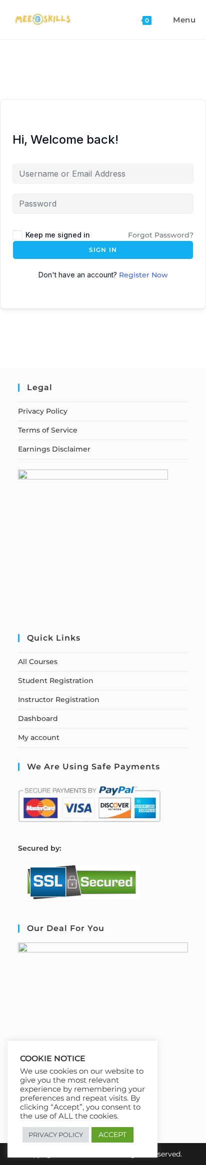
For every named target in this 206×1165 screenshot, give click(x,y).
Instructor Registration (59, 699)
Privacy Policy (43, 411)
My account (39, 737)
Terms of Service (48, 430)
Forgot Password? (161, 235)
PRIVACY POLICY (55, 1135)
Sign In (103, 249)
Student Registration (56, 680)
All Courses (38, 661)
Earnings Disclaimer (54, 449)
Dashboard (38, 718)
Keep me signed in (58, 235)
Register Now (143, 274)
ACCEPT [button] (112, 1134)
